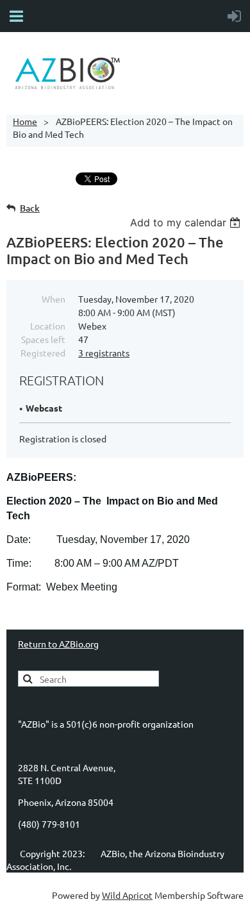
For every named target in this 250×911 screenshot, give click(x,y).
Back (30, 208)
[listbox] (187, 222)
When (53, 299)
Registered (43, 352)
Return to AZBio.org (58, 643)
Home (25, 121)
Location (47, 325)
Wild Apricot (127, 895)
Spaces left (43, 339)
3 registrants (103, 352)
